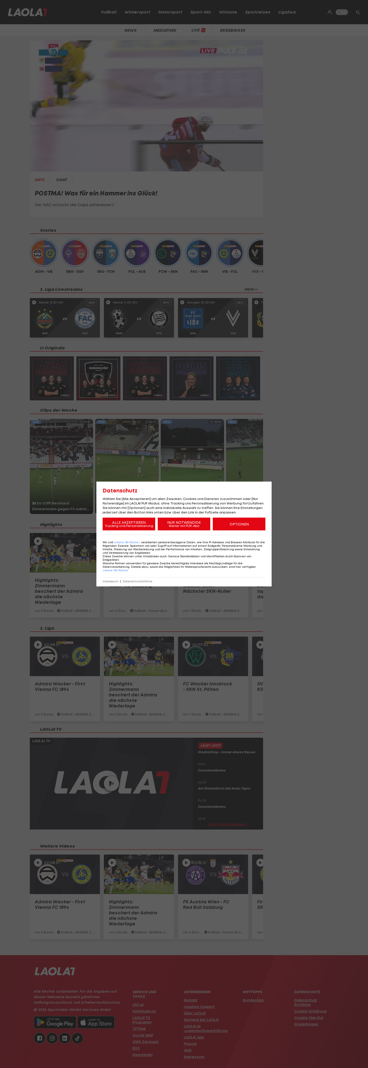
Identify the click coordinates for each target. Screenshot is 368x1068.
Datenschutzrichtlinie (137, 581)
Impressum (110, 581)
